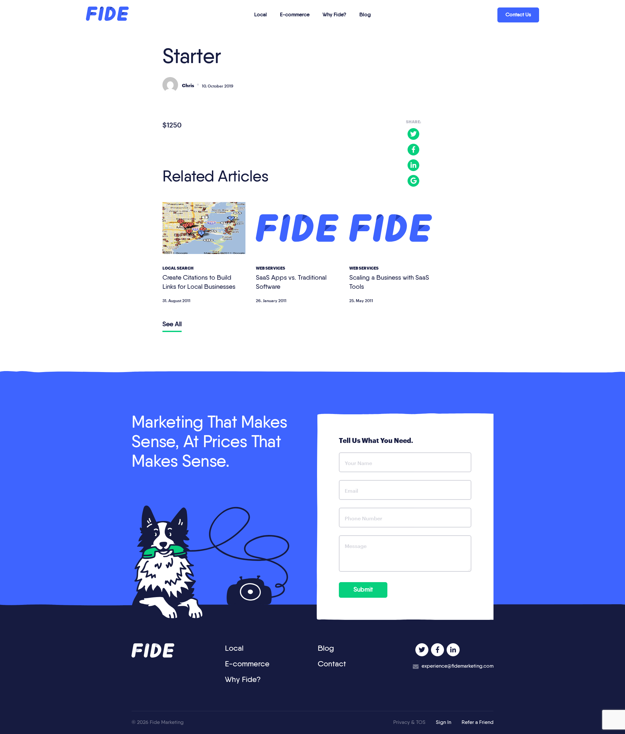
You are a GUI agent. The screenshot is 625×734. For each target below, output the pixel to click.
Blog (365, 15)
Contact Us (518, 15)
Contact (332, 664)
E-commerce (295, 15)
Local (260, 15)
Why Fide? (334, 15)
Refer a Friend (477, 722)
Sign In (443, 722)
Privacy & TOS (409, 722)
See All (172, 324)
